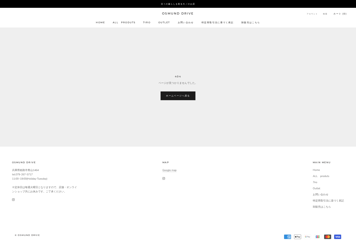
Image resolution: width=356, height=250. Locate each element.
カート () (340, 13)
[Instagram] (13, 199)
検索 (325, 14)
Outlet (164, 22)
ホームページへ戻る (178, 95)
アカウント (312, 14)
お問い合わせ (186, 22)
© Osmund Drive (27, 235)
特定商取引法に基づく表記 (218, 22)
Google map (169, 170)
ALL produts (124, 22)
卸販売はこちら (250, 22)
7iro (147, 22)
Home (100, 22)
